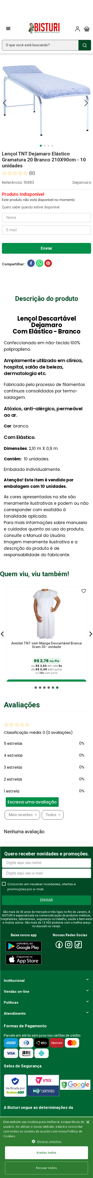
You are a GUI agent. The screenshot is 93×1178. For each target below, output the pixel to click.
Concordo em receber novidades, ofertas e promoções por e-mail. (41, 886)
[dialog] (46, 1147)
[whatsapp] (39, 264)
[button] (2, 634)
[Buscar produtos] (84, 45)
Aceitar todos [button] (46, 1153)
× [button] (87, 1122)
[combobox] (46, 45)
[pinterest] (48, 264)
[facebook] (31, 264)
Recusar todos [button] (46, 1168)
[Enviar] (46, 248)
